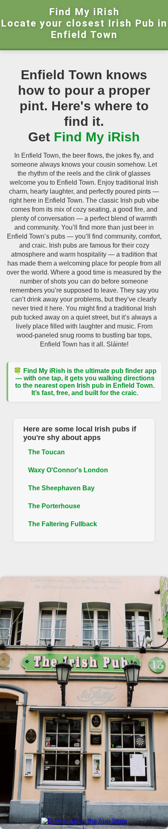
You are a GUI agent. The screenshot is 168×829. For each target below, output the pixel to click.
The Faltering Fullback (62, 524)
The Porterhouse (54, 506)
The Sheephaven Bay (61, 488)
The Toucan (46, 452)
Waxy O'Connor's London (68, 470)
